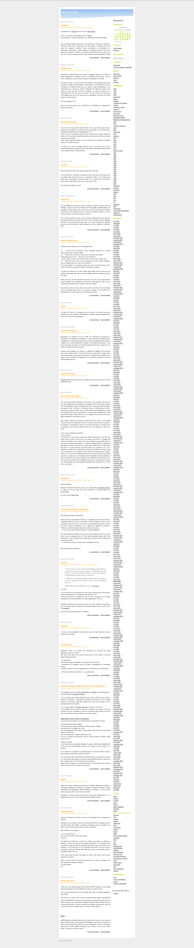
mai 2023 (116, 302)
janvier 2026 (117, 236)
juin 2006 (116, 721)
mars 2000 (116, 738)
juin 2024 (116, 275)
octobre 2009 (117, 639)
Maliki (115, 833)
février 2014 (116, 531)
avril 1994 (116, 750)
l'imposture (66, 608)
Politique (116, 101)
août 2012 (116, 569)
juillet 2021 (116, 347)
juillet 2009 (116, 645)
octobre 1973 (117, 783)
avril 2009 (116, 651)
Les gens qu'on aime (119, 126)
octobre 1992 (117, 753)
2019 (114, 130)
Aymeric (115, 829)
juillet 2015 (116, 496)
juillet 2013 (116, 546)
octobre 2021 (117, 341)
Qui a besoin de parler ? (71, 396)
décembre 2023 (117, 287)
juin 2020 (116, 374)
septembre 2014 (118, 517)
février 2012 (117, 581)
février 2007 (116, 705)
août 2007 (116, 693)
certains (94, 692)
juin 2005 (116, 728)
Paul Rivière (117, 208)
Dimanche (65, 478)
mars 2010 (116, 628)
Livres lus (116, 109)
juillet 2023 (116, 298)
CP (114, 202)
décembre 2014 (117, 511)
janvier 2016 (117, 484)
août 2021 (116, 345)
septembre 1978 (118, 769)
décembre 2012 (117, 560)
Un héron (63, 379)
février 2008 (116, 680)
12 (129, 34)
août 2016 (116, 469)
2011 (114, 153)
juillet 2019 (116, 397)
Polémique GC (117, 215)
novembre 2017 (117, 438)
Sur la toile (89, 27)
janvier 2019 (117, 409)
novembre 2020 (117, 364)
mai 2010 (116, 624)
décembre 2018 (117, 411)
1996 (114, 175)
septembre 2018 (118, 418)
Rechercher (118, 54)
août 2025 (116, 246)
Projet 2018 (116, 132)
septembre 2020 (118, 368)
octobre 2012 (117, 564)
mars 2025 (116, 256)
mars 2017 (116, 455)
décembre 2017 (117, 436)
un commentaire (94, 57)
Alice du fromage (69, 12)
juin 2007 (116, 697)
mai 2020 (116, 376)
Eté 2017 (116, 136)
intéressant (84, 692)
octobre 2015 (117, 490)
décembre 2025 (117, 238)
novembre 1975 (117, 775)
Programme (116, 65)
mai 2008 (116, 674)
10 (125, 34)
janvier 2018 (117, 434)
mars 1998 (116, 742)
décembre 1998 (117, 740)
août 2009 (116, 643)
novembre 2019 (117, 389)
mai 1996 (116, 748)
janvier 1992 (117, 757)
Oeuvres (115, 78)
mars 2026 (116, 232)
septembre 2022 (118, 318)
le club (66, 692)
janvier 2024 (117, 285)
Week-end (65, 200)
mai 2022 (116, 327)
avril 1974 (116, 781)
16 (122, 36)
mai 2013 (116, 550)
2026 (114, 89)
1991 (114, 181)
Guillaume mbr (117, 846)
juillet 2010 (116, 620)
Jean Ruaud (116, 827)
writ (114, 842)
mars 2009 (116, 653)
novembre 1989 (117, 761)
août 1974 (116, 779)
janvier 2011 (116, 608)
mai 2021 (116, 351)
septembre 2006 (118, 715)
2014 (114, 144)
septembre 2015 (118, 492)
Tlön (114, 817)
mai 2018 (116, 426)
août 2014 (116, 519)
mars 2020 (116, 380)
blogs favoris (91, 31)
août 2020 (116, 370)
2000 (114, 171)
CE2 (114, 198)
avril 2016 (116, 477)
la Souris (116, 800)
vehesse (115, 798)
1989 (114, 184)
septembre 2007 (118, 690)
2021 (114, 124)
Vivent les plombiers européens (74, 509)
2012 (88, 70)
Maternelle (116, 204)
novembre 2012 (117, 562)
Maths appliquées (118, 807)
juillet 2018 (116, 422)
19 (129, 36)
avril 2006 (116, 726)
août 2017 (116, 444)
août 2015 (116, 494)
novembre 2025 (117, 240)
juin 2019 (116, 399)
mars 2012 (116, 579)
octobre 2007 (117, 688)
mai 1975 (116, 777)
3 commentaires (94, 111)
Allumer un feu (67, 811)
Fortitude (65, 25)
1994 (114, 177)
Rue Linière (116, 864)
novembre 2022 (117, 314)
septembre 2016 (118, 467)
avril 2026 (116, 229)
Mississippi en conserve (120, 858)
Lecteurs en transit (118, 107)
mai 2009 (116, 649)
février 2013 (116, 556)
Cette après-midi (68, 374)
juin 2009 (116, 647)
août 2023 (116, 296)
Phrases (86, 628)
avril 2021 (116, 353)
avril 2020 (116, 378)
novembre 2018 (117, 413)
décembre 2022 (117, 312)
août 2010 (116, 618)
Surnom (64, 626)
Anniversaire (66, 645)
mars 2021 (116, 356)
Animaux (116, 82)
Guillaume (116, 809)
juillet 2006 (116, 719)
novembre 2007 (117, 686)
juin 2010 (116, 622)
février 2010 (116, 630)
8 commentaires (94, 637)
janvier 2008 (117, 682)
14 (118, 36)
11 (127, 34)
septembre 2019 (118, 393)
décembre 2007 (117, 684)
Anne (115, 802)
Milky (115, 840)
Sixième (115, 192)
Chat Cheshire (117, 48)
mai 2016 (116, 475)
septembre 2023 (118, 294)
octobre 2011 (117, 589)
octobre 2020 (117, 366)
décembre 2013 (117, 535)
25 (127, 39)
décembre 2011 (117, 585)
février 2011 (116, 606)
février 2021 (116, 358)
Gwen (115, 860)
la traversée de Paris (78, 694)
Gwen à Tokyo (117, 862)
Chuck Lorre (74, 495)
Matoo (115, 796)
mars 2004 (116, 730)
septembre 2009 (118, 641)
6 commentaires (94, 385)
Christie (115, 871)
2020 (114, 128)
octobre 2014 (117, 515)
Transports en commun (120, 103)
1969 (114, 206)
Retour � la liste (118, 20)
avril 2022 (116, 329)
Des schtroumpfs (118, 869)
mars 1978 (116, 771)
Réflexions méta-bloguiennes (121, 120)
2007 (114, 159)
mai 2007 (116, 699)
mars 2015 (116, 504)
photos (74, 31)
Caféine (115, 821)
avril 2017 (116, 453)
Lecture (64, 165)
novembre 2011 (117, 587)
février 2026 (116, 234)
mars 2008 (116, 678)
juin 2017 (116, 449)
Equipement (66, 68)
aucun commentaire (93, 188)
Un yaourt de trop (68, 122)
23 (122, 39)
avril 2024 (116, 279)
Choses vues (117, 111)
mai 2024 (116, 277)
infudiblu (115, 850)
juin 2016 (116, 473)
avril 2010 (116, 626)
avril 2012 (116, 577)
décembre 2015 (117, 486)
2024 (114, 93)
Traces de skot (117, 854)
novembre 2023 (117, 289)
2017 (114, 138)
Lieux (115, 80)
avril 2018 (116, 428)
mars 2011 (116, 604)
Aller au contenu (87, 1)
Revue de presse (92, 564)
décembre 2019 (117, 387)
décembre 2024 (117, 263)
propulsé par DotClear (65, 940)
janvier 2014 (117, 533)
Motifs (63, 780)
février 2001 (116, 736)
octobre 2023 (117, 291)
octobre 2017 (117, 440)
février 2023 (116, 308)
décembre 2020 (117, 362)
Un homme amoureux (119, 856)
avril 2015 (116, 502)
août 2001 (116, 734)
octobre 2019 (117, 391)
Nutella (64, 563)
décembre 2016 (117, 461)
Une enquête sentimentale (121, 210)
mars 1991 (116, 759)
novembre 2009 (117, 637)
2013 (114, 146)
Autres (116, 893)
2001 (114, 169)
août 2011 (116, 593)
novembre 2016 (117, 463)
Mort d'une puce (68, 881)
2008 (114, 161)
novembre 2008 (117, 661)
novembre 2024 (117, 265)
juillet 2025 (116, 248)
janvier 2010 (117, 633)
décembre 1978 (117, 767)
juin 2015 (116, 498)
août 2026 (116, 221)
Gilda (115, 825)
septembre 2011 (118, 591)
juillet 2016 (116, 471)
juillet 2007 (116, 695)
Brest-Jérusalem (118, 852)
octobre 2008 (117, 664)
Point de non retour (69, 240)
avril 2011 (116, 602)
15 (120, 36)
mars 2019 (116, 405)
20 (115, 39)
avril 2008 (116, 676)
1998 (114, 173)
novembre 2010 (117, 612)
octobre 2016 (117, 465)
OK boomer (116, 97)
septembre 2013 (118, 542)
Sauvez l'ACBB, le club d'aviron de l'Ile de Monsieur (83, 686)
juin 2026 (116, 225)
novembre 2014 (117, 513)
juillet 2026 (116, 223)
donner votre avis (82, 707)
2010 (114, 155)
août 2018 (116, 420)
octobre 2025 (117, 242)
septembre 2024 (118, 269)
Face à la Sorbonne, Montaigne (122, 67)
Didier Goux (116, 823)
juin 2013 (116, 548)
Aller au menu (97, 1)
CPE (114, 867)
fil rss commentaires (119, 879)
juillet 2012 (116, 571)
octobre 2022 (117, 316)
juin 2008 (116, 672)
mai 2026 (116, 227)
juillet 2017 (116, 447)
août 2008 (116, 668)
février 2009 (116, 655)
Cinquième (116, 190)
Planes (115, 831)
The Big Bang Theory (103, 487)
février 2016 (116, 482)
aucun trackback (105, 57)
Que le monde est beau (120, 835)
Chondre (115, 819)
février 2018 (116, 432)
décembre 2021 (117, 337)
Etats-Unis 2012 (118, 150)
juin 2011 (116, 597)
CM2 (114, 194)
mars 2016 (116, 480)
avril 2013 (116, 552)
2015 (114, 142)
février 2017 (116, 457)
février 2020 (116, 382)
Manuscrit (116, 50)
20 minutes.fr (96, 586)
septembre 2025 (118, 244)
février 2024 (116, 283)
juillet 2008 (116, 670)
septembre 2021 (118, 343)
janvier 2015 (117, 508)
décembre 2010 (117, 610)
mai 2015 (116, 500)
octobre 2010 (117, 614)
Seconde (116, 188)
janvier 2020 (117, 384)
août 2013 (116, 544)
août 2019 (116, 395)
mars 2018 (116, 430)
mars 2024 (116, 281)
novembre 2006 (117, 711)
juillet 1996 (116, 746)
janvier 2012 (117, 583)
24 (125, 39)
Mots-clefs (116, 74)
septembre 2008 (118, 666)
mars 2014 (116, 529)
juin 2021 (116, 349)
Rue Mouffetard (117, 848)
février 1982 (116, 765)
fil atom (115, 881)
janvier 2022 (117, 335)
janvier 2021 (117, 360)
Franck (115, 804)
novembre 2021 (117, 339)
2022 (114, 122)
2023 (114, 95)
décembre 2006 (117, 709)
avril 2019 (116, 403)
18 (127, 36)
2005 (114, 165)
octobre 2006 (117, 713)
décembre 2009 (117, 635)
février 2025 (116, 258)
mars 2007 (116, 703)
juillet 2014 (116, 521)
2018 (114, 134)
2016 (114, 140)
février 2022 (116, 333)
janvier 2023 (117, 310)
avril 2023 (116, 304)
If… (86, 37)
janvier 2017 (117, 459)
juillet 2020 (116, 372)
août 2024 (116, 271)
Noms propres (117, 76)
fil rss (115, 877)
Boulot (115, 99)
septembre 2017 (118, 442)
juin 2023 (116, 300)
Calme (63, 306)
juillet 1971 (116, 788)
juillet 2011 (116, 595)
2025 (114, 91)
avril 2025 (116, 254)
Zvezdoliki (116, 838)
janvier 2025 (117, 260)
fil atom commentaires (120, 883)
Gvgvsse (116, 815)
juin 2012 (116, 573)
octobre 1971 (117, 786)
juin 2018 (116, 424)
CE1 (114, 200)
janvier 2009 (117, 657)
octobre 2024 (117, 267)
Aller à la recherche (107, 1)
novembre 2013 (117, 537)
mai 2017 (116, 451)
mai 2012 (116, 575)
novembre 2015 (117, 488)
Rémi (115, 844)
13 (115, 36)
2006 (114, 163)
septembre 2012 (118, 566)
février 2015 (116, 506)
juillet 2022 (116, 322)
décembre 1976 (117, 773)
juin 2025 (116, 250)
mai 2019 (116, 401)
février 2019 (116, 407)
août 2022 (116, 320)
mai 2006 (116, 724)
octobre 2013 (117, 540)
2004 (114, 167)
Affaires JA (116, 213)
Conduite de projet (69, 331)
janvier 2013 (117, 558)
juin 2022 (116, 324)
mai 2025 (116, 252)
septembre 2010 (118, 616)
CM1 (114, 196)
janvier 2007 (117, 707)
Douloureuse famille (119, 117)
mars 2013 (116, 554)
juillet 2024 (116, 273)
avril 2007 (116, 701)
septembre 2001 (118, 732)
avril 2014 (116, 527)
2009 (114, 157)
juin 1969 (116, 790)
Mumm (115, 811)
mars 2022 (116, 331)
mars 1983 (116, 763)
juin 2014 (116, 523)
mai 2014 (116, 525)
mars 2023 (116, 306)
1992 (114, 179)
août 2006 (116, 717)
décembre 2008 (117, 659)
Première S (116, 186)
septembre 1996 (118, 744)
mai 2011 (116, 600)
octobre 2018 (117, 416)
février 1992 (116, 755)
